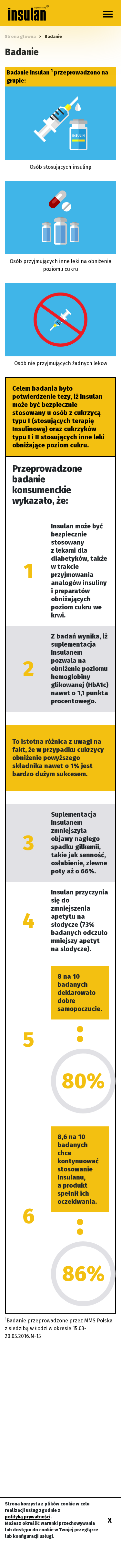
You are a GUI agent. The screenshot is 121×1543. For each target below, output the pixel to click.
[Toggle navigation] (108, 14)
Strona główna (20, 36)
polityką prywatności (27, 1517)
